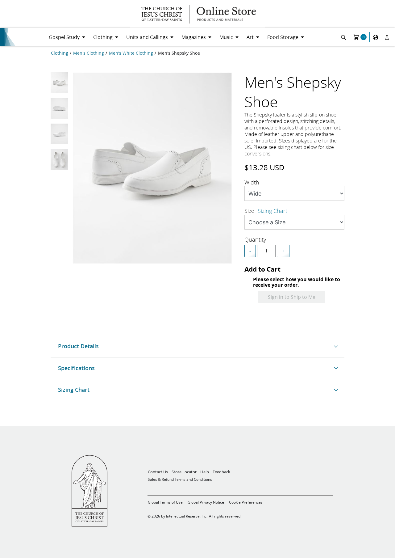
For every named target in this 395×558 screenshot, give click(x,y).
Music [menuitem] (226, 36)
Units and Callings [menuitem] (147, 36)
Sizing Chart (272, 211)
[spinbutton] (266, 251)
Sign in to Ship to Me (291, 296)
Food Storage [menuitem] (282, 36)
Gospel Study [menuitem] (64, 36)
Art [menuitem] (250, 36)
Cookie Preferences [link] (246, 502)
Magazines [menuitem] (193, 36)
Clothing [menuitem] (103, 36)
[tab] (59, 84)
